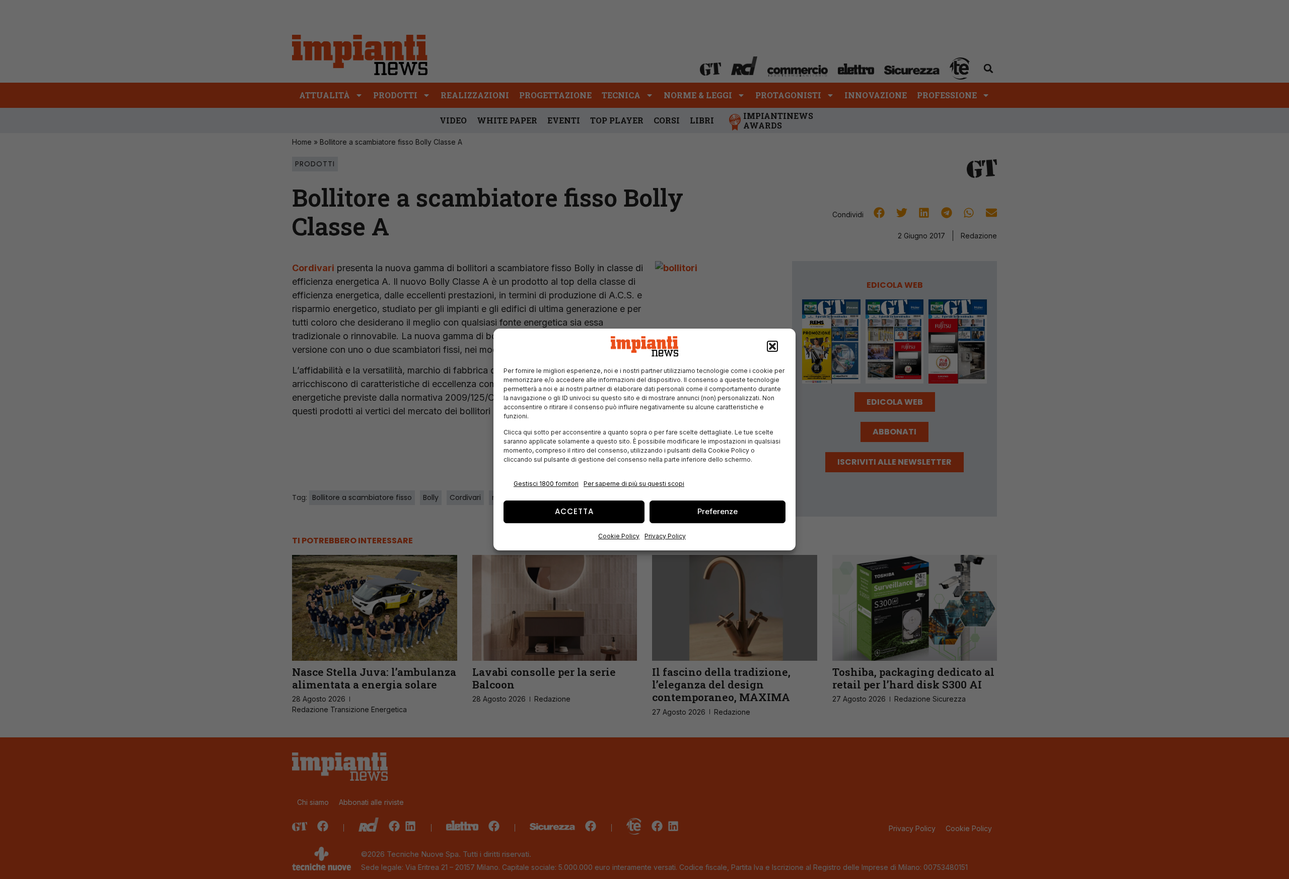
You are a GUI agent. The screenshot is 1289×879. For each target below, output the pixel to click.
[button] (772, 346)
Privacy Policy (665, 536)
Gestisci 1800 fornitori (546, 483)
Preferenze (717, 511)
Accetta (574, 511)
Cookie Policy (618, 536)
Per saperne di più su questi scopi (634, 483)
